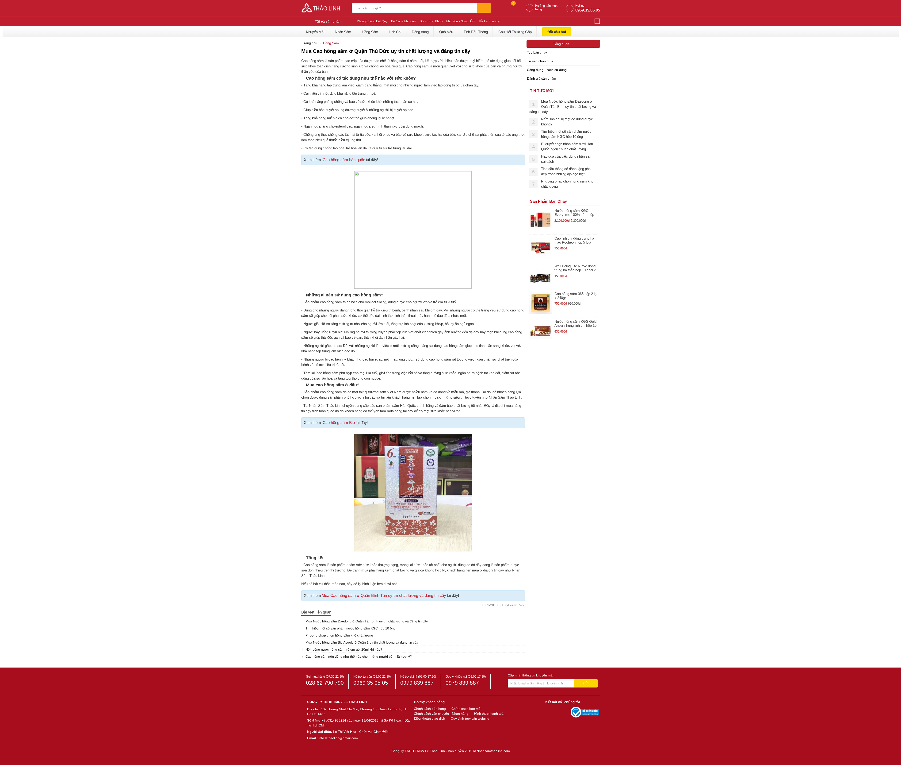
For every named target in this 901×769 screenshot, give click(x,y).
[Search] (484, 8)
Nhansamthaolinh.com (493, 751)
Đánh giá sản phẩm (541, 78)
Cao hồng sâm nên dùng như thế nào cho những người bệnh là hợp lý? (358, 656)
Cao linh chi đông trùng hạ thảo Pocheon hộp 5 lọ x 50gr (574, 240)
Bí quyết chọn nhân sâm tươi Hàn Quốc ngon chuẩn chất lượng (567, 146)
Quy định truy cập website (470, 718)
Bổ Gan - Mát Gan (403, 21)
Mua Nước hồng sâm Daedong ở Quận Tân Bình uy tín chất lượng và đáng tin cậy (366, 621)
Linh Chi (395, 32)
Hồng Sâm (370, 32)
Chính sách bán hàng (430, 709)
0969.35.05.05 (587, 10)
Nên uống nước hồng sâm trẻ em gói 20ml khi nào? (343, 649)
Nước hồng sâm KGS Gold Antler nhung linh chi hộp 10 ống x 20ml (575, 323)
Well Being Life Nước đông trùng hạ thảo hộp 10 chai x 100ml (575, 268)
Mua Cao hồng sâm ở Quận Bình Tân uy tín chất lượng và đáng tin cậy (384, 595)
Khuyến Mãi (315, 32)
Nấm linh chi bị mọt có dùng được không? (567, 121)
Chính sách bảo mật (466, 709)
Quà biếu (446, 32)
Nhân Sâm (343, 32)
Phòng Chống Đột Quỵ (372, 21)
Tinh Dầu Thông (476, 32)
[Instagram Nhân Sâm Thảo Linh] (566, 712)
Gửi (585, 683)
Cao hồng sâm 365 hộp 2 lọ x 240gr (575, 296)
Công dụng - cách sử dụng (547, 70)
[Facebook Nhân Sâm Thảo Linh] (549, 712)
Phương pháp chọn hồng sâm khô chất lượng (339, 635)
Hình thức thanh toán (489, 713)
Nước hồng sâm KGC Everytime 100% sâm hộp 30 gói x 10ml (574, 213)
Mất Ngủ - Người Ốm (460, 21)
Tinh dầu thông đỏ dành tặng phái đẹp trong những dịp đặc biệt (566, 171)
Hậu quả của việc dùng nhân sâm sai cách (566, 158)
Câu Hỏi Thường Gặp (515, 32)
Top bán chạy (537, 52)
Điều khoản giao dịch (429, 718)
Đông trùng (420, 32)
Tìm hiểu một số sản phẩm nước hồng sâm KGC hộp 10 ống (350, 628)
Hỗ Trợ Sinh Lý (489, 21)
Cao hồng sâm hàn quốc (344, 160)
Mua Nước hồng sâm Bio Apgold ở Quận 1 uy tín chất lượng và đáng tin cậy (361, 642)
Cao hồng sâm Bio (339, 422)
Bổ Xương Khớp (431, 21)
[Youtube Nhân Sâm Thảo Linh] (558, 712)
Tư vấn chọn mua (540, 61)
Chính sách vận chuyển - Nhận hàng (441, 713)
